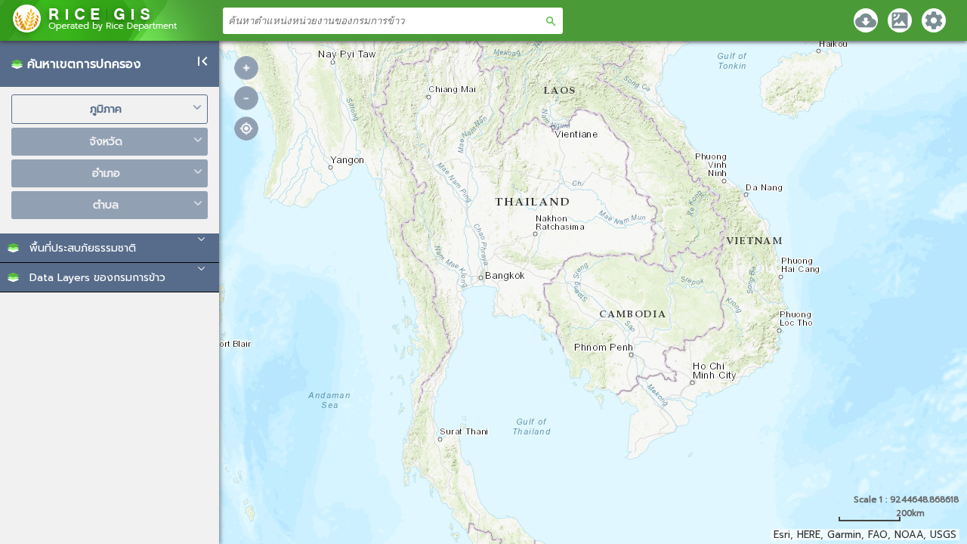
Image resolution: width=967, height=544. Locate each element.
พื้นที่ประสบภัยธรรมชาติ (82, 248)
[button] (109, 247)
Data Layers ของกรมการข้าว (97, 278)
